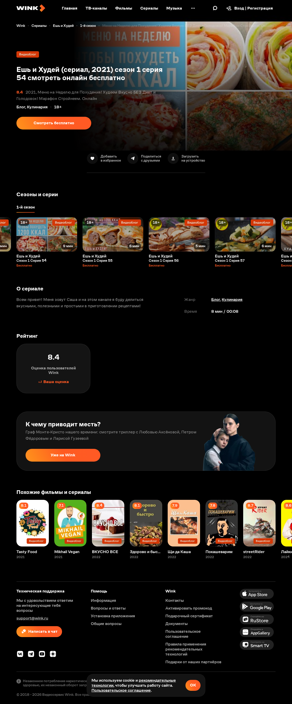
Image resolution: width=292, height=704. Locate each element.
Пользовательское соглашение (121, 690)
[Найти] (215, 8)
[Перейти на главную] (30, 8)
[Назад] (8, 234)
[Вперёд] (284, 234)
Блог (215, 299)
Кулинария (232, 299)
